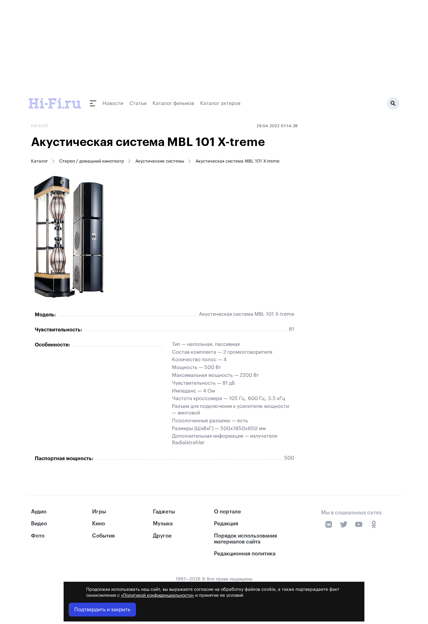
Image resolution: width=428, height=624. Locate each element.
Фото (37, 535)
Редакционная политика (244, 553)
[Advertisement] (350, 224)
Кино (98, 523)
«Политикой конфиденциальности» (157, 595)
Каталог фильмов (173, 103)
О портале (227, 511)
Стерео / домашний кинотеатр (91, 161)
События (103, 535)
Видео (39, 523)
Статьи (137, 103)
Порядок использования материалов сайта (245, 538)
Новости (112, 103)
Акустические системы (159, 161)
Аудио (38, 511)
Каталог (39, 161)
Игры (99, 511)
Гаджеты (164, 511)
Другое (162, 535)
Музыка (163, 523)
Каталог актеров (220, 103)
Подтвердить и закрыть (102, 609)
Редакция (226, 523)
